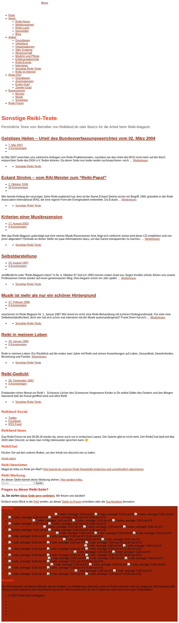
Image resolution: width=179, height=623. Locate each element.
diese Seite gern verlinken (37, 495)
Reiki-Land (22, 27)
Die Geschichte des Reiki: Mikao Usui (31, 533)
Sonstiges (21, 100)
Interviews (21, 65)
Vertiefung (21, 43)
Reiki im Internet (25, 71)
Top (3, 619)
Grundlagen (22, 40)
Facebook (14, 421)
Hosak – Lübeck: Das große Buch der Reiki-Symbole (41, 570)
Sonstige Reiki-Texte (28, 68)
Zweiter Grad (23, 87)
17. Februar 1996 (19, 302)
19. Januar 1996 (18, 341)
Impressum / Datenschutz (24, 614)
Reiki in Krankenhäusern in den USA (31, 514)
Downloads (15, 610)
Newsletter (22, 30)
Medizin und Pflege (27, 56)
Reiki (11, 15)
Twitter (12, 417)
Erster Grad (22, 84)
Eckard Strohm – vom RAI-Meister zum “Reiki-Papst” (53, 177)
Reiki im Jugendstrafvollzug (25, 526)
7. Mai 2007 (15, 145)
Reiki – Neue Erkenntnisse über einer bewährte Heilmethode (46, 545)
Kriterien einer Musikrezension (31, 216)
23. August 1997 (18, 262)
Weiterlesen (140, 160)
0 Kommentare (17, 226)
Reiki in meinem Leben (24, 334)
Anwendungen (24, 81)
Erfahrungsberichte (27, 59)
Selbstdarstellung (19, 256)
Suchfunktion (114, 501)
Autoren (13, 607)
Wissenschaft (23, 52)
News (12, 18)
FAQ (36, 501)
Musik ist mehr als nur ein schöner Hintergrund (48, 295)
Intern (11, 604)
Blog (18, 34)
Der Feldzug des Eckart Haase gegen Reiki (35, 539)
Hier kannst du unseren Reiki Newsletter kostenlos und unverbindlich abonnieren (93, 469)
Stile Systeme (24, 49)
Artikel (12, 37)
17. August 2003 (18, 223)
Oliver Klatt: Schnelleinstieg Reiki (29, 564)
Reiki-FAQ (14, 74)
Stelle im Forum (71, 501)
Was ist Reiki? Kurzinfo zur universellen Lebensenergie (42, 601)
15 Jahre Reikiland (20, 520)
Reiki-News (22, 21)
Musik (19, 96)
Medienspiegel (24, 24)
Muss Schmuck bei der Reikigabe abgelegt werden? (40, 551)
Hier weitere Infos (71, 479)
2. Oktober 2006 (18, 184)
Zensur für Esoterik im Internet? (27, 558)
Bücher (19, 93)
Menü (44, 2)
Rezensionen (16, 90)
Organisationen (24, 46)
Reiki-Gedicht (14, 373)
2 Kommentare (17, 148)
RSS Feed (15, 424)
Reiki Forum (16, 103)
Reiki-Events (23, 62)
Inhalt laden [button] (8, 458)
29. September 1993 (21, 380)
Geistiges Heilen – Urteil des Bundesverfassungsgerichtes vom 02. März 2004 (78, 138)
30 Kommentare (18, 187)
